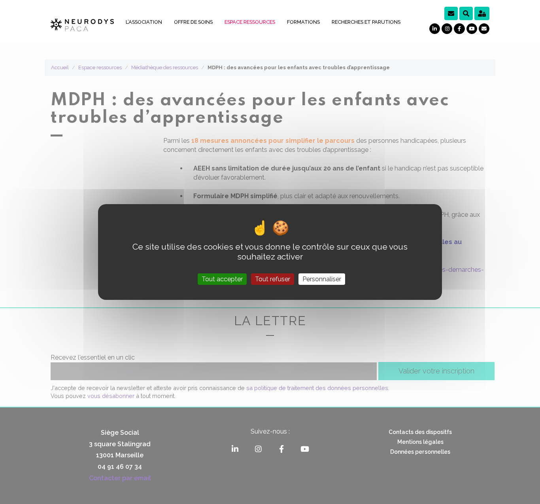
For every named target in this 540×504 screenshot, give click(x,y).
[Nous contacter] (484, 28)
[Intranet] (481, 13)
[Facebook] (459, 28)
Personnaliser (321, 279)
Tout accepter (222, 279)
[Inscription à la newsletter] (451, 13)
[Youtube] (471, 28)
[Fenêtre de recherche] (466, 13)
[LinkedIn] (434, 28)
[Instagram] (447, 28)
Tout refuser (272, 279)
